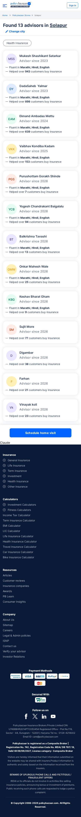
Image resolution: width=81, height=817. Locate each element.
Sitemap (8, 625)
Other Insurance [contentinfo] (18, 486)
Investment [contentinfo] (14, 476)
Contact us (9, 646)
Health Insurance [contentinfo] (18, 481)
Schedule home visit (40, 433)
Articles (7, 575)
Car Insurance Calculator (18, 552)
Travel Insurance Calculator (19, 546)
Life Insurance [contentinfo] (16, 465)
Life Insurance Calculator (18, 536)
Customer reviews (14, 580)
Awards (7, 591)
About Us (8, 619)
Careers (7, 630)
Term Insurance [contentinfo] (17, 470)
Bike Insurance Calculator (18, 557)
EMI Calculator (12, 525)
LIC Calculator (11, 531)
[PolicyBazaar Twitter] (35, 716)
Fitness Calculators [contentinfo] (19, 509)
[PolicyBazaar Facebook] (26, 716)
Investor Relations (14, 656)
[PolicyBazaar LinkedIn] (44, 716)
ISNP (6, 640)
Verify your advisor (14, 651)
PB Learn (8, 596)
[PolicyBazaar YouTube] (53, 716)
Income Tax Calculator (16, 515)
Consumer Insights (14, 601)
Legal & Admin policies (17, 635)
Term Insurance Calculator (19, 520)
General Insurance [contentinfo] (19, 460)
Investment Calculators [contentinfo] (22, 504)
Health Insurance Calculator (20, 541)
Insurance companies (16, 585)
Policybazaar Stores (21, 15)
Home (5, 15)
